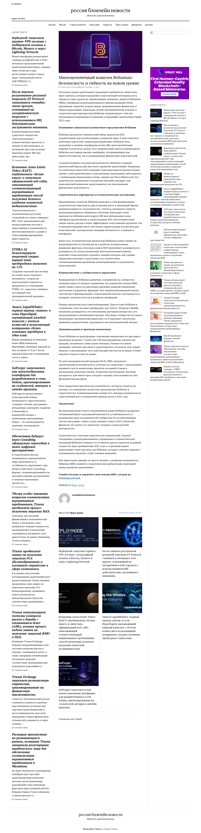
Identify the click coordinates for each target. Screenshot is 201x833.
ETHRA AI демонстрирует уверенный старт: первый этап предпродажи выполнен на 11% (29, 258)
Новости (107, 24)
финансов (137, 24)
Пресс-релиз (122, 24)
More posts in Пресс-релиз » (130, 513)
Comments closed (20, 85)
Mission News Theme (91, 829)
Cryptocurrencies (78, 24)
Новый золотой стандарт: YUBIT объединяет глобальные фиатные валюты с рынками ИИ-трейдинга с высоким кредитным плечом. (169, 373)
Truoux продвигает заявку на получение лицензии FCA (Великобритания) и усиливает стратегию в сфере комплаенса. (30, 560)
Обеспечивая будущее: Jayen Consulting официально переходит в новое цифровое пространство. (30, 443)
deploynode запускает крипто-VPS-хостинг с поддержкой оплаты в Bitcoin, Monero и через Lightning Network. (29, 45)
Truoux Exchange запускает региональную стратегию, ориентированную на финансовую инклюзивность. (30, 685)
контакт (149, 24)
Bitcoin (62, 24)
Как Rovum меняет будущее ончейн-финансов (173, 338)
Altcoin (52, 24)
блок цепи (94, 24)
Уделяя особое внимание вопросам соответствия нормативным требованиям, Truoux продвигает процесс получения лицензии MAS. (31, 502)
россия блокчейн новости (100, 10)
